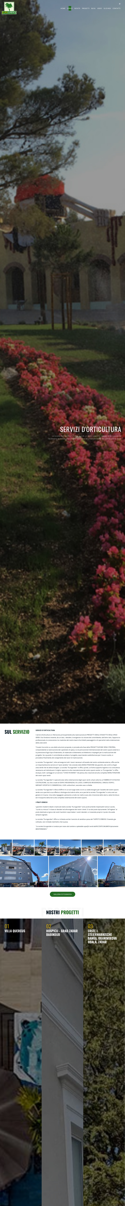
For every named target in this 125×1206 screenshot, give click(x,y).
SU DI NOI (107, 8)
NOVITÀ (77, 8)
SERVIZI (70, 8)
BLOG (93, 8)
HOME (63, 8)
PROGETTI (85, 8)
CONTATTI (116, 8)
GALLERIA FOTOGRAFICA (63, 894)
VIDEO (99, 8)
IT (119, 4)
